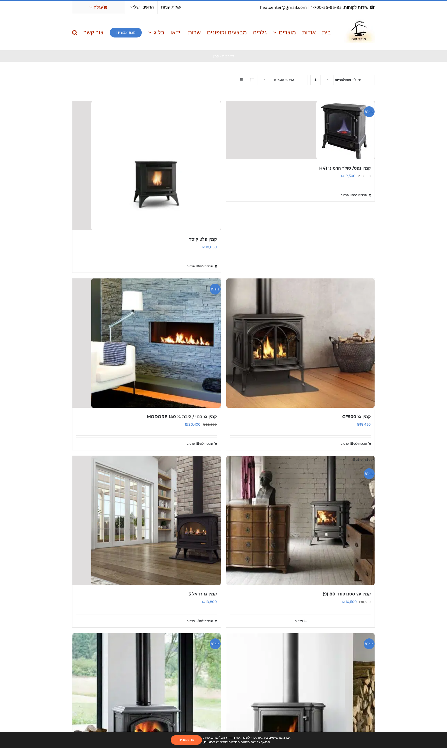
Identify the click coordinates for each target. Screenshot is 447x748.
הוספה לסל (359, 195)
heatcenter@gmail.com (283, 7)
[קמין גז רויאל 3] (146, 520)
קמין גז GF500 (356, 416)
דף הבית (228, 56)
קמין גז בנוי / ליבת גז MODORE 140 (182, 416)
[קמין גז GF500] (300, 343)
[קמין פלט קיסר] (146, 165)
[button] (74, 32)
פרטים (344, 195)
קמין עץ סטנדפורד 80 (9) (347, 594)
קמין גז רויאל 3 (203, 594)
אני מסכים (186, 740)
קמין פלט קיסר (203, 239)
